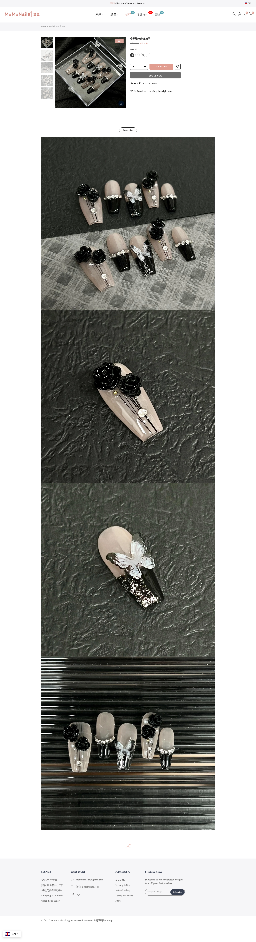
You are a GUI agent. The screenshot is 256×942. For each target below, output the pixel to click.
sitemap (108, 920)
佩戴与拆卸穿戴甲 (52, 890)
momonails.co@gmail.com (89, 880)
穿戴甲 (100, 920)
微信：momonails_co (87, 887)
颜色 (113, 14)
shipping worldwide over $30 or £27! (128, 3)
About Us (120, 880)
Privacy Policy (122, 885)
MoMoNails (90, 920)
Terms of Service (124, 895)
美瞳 (159, 14)
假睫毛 (144, 14)
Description (128, 130)
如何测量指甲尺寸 (52, 885)
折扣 (129, 14)
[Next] (121, 73)
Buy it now (155, 76)
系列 (98, 14)
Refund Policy (122, 890)
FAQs (118, 901)
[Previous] (60, 73)
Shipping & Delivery (52, 895)
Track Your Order (50, 901)
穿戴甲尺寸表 (49, 880)
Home (43, 27)
